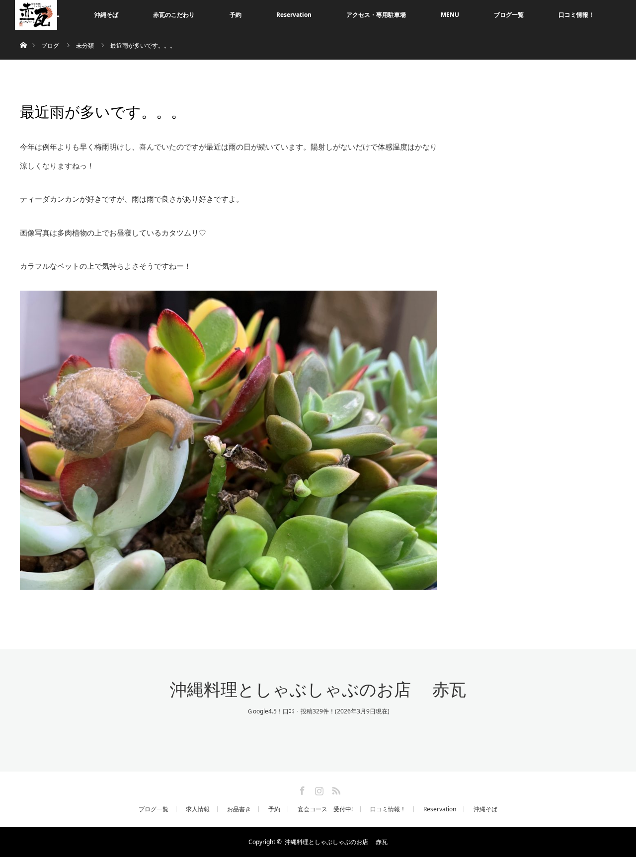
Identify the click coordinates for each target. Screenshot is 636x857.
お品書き (239, 809)
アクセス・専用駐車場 (376, 14)
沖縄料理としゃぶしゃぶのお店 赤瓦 (318, 690)
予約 (235, 14)
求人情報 (198, 809)
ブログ (50, 45)
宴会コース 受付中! (325, 809)
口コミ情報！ (576, 14)
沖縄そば (106, 14)
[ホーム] (23, 33)
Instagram (318, 788)
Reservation (294, 14)
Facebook (301, 788)
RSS (334, 788)
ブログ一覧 (509, 14)
